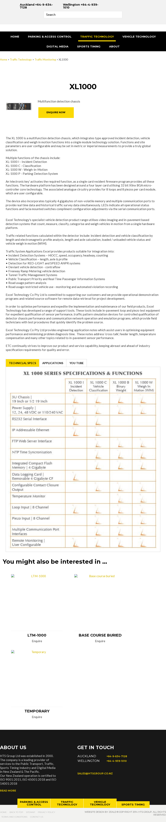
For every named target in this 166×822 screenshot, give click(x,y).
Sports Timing (88, 46)
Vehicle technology (100, 803)
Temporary (36, 711)
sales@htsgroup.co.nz (95, 773)
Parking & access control (34, 803)
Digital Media (57, 46)
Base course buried (100, 635)
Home (15, 36)
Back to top (16, 812)
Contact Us (36, 817)
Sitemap (30, 812)
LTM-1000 (37, 635)
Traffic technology (67, 803)
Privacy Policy (46, 812)
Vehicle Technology (139, 36)
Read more (8, 790)
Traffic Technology (97, 36)
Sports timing (133, 804)
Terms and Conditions (14, 817)
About (114, 46)
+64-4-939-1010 (116, 760)
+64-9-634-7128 (116, 756)
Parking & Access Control (49, 36)
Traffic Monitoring (45, 59)
